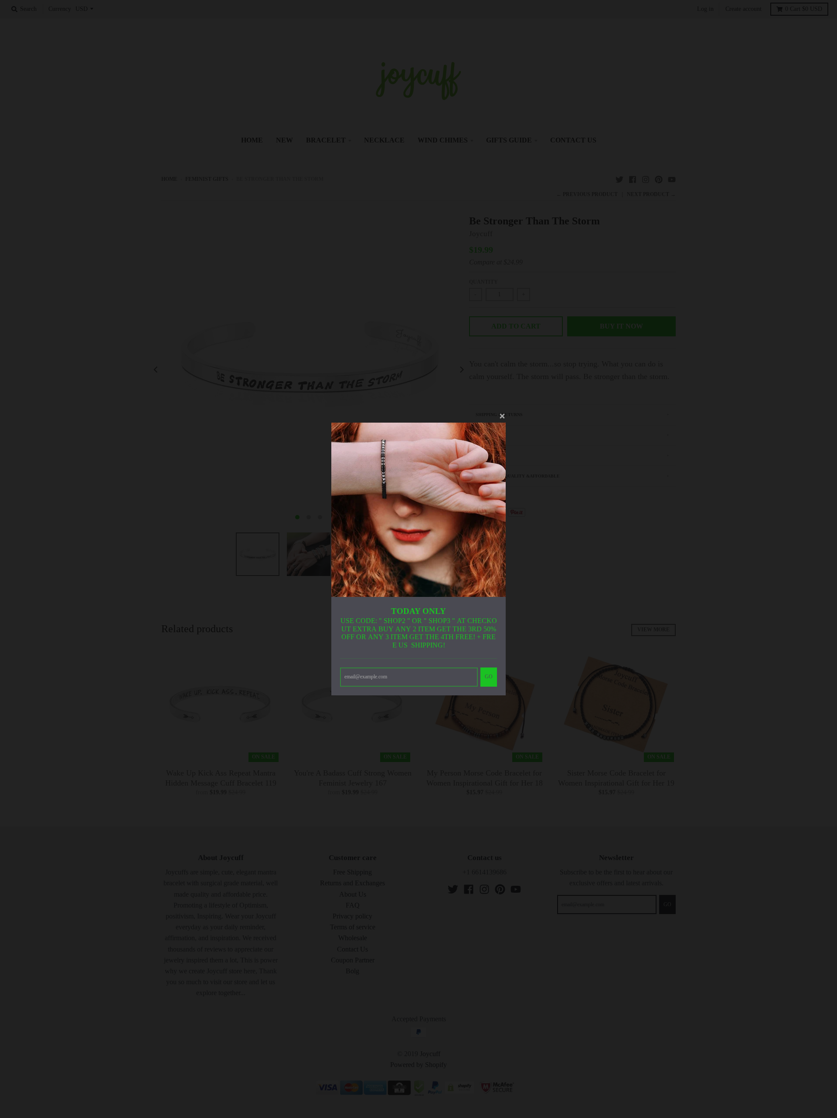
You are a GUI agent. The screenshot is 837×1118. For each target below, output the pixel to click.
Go (489, 677)
